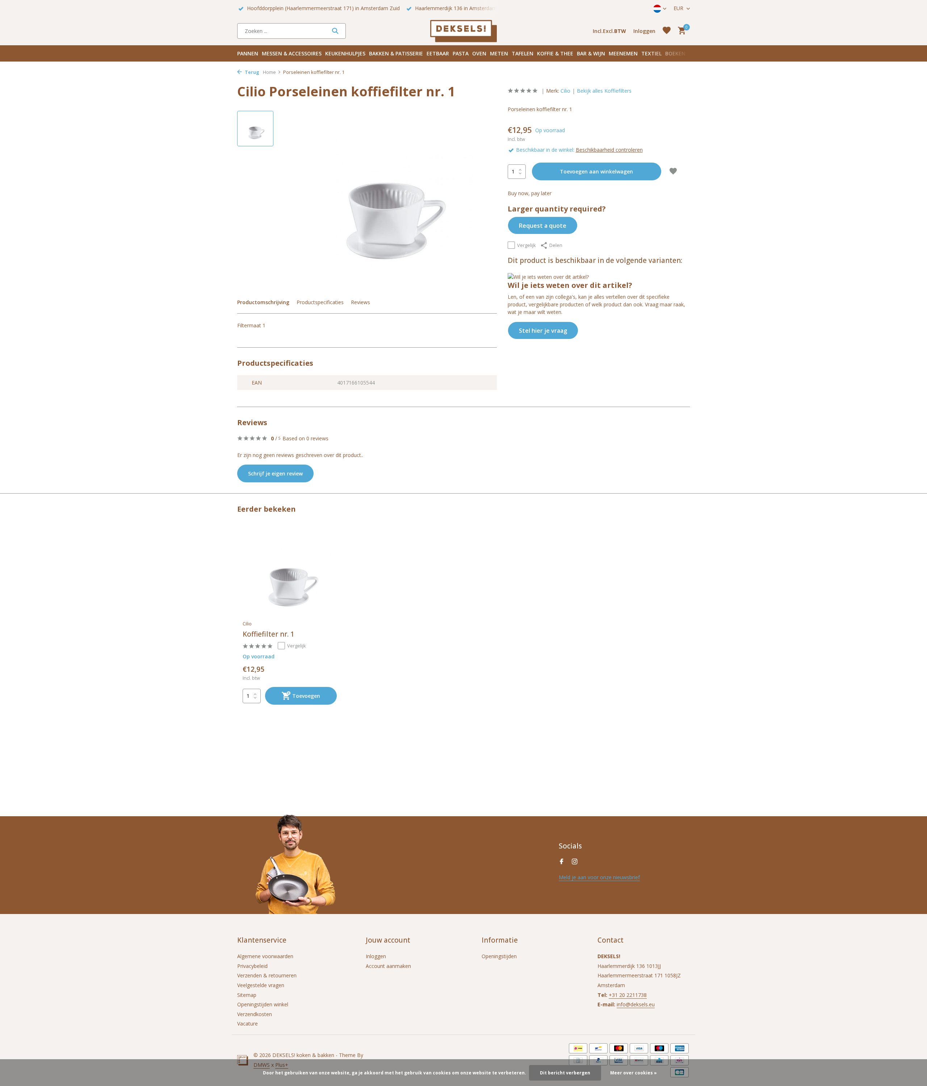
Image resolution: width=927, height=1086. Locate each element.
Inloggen (376, 956)
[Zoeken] (335, 30)
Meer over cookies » (633, 1073)
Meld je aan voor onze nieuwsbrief (599, 877)
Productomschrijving (263, 302)
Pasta (461, 53)
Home (269, 72)
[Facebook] (562, 862)
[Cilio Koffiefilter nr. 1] (290, 574)
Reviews (360, 302)
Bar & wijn (591, 53)
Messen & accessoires (292, 53)
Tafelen (522, 53)
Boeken (675, 53)
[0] (679, 30)
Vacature (247, 1023)
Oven (479, 53)
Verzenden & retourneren (267, 975)
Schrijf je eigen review (275, 473)
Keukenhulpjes (345, 53)
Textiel (651, 53)
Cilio (565, 90)
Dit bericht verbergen (565, 1073)
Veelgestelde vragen (260, 985)
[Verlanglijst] (667, 30)
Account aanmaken (388, 966)
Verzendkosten (254, 1014)
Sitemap (246, 994)
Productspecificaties (320, 302)
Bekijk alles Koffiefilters (604, 90)
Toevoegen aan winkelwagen (596, 171)
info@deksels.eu (636, 1004)
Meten (499, 53)
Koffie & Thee (555, 53)
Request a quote (542, 226)
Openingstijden (499, 956)
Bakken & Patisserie (396, 53)
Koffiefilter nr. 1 (268, 634)
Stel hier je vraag (543, 331)
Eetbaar (438, 53)
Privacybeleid (252, 966)
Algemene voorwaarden (265, 956)
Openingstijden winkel (262, 1004)
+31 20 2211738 (628, 994)
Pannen (247, 53)
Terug (251, 72)
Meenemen (623, 53)
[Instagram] (575, 862)
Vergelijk (526, 245)
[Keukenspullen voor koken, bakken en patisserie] (463, 30)
